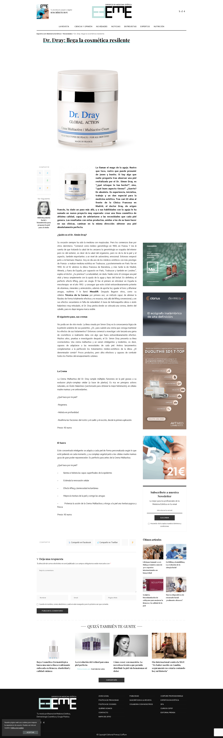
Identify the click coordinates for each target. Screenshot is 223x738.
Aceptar (30, 732)
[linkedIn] (40, 188)
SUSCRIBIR (164, 517)
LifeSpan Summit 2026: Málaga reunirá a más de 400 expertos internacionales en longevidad (152, 567)
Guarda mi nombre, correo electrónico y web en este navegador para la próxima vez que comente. (74, 604)
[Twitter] (47, 173)
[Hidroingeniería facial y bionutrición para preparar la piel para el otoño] (44, 208)
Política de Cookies (17, 728)
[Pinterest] (40, 180)
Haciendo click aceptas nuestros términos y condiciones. (165, 525)
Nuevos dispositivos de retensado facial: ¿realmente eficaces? (175, 597)
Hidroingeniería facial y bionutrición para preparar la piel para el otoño (44, 222)
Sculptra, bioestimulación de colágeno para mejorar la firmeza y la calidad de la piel (153, 600)
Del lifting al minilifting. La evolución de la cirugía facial (175, 565)
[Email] (47, 188)
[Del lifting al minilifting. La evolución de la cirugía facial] (176, 551)
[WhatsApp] (47, 180)
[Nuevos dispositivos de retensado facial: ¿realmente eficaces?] (176, 584)
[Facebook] (40, 173)
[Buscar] (184, 26)
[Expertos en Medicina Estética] (111, 11)
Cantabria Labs (98, 669)
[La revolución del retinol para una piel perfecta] (92, 646)
